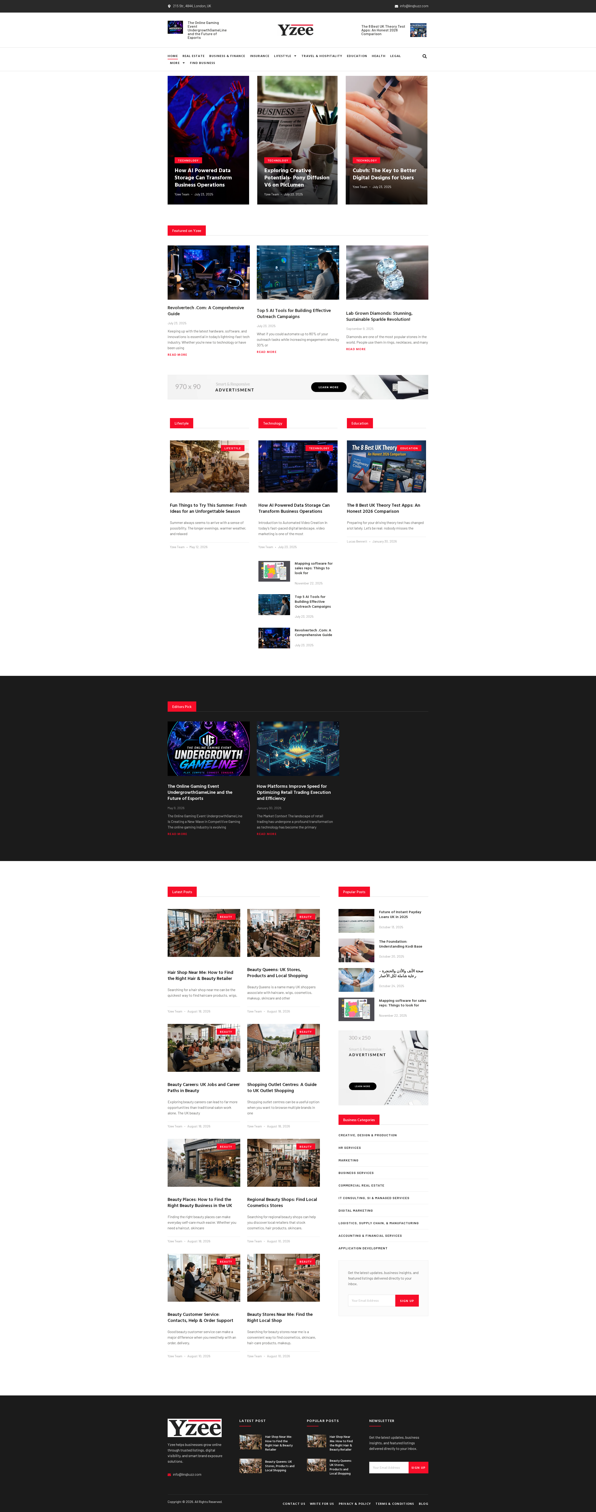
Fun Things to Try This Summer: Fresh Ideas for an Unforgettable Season (208, 507)
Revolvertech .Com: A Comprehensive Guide (206, 310)
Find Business (202, 62)
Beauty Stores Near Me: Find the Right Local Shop (280, 1317)
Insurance (260, 55)
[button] (424, 56)
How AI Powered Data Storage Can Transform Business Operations (203, 177)
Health (379, 55)
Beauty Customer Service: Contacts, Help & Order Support (200, 1317)
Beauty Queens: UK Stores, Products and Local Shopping (277, 972)
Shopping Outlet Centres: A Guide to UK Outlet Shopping (282, 1087)
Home (173, 55)
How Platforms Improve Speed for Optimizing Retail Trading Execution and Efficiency (294, 791)
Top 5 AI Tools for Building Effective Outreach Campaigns (294, 313)
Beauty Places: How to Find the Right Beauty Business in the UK (200, 1202)
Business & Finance (227, 55)
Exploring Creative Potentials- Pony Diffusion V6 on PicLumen (296, 177)
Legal (395, 55)
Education (357, 55)
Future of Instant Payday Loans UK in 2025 (400, 914)
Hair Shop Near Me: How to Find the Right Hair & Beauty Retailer (200, 975)
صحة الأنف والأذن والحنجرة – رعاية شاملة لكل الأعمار (401, 973)
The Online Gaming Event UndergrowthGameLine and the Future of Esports (207, 30)
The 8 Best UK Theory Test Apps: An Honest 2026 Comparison (383, 30)
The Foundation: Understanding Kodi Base (400, 944)
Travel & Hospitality (321, 55)
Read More (177, 354)
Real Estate (194, 55)
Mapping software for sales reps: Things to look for (314, 568)
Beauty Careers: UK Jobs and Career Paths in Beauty (204, 1087)
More (175, 62)
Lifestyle (282, 55)
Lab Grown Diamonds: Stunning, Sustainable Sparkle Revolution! (379, 315)
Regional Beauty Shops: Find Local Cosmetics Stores (282, 1202)
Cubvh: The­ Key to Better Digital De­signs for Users (385, 173)
